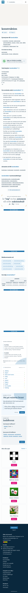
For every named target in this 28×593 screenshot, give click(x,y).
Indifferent (8, 420)
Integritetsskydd (7, 572)
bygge (10, 54)
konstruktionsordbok (7, 184)
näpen (6, 372)
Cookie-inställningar (8, 574)
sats (15, 80)
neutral (20, 436)
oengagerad (18, 434)
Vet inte (17, 204)
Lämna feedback (7, 567)
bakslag (7, 387)
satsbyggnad (12, 46)
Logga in (14, 529)
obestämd (15, 436)
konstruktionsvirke (6, 179)
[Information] (19, 68)
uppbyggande (5, 54)
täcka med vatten (9, 374)
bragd (6, 384)
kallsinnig (6, 436)
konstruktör (23, 170)
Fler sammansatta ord (15, 189)
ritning (17, 42)
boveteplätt (8, 386)
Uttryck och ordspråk (8, 563)
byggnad (11, 41)
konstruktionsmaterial (7, 269)
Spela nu (14, 465)
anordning (5, 41)
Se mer (23, 448)
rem (6, 378)
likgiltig (5, 426)
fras (17, 46)
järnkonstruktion (5, 181)
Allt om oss (5, 585)
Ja (9, 204)
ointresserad (11, 434)
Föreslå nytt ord (7, 565)
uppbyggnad (17, 41)
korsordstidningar (11, 538)
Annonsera (5, 587)
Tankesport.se (18, 536)
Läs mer (22, 412)
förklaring (11, 77)
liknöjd (10, 436)
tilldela (7, 371)
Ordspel (5, 561)
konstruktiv (16, 170)
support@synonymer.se (8, 546)
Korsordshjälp (6, 559)
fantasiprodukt (6, 44)
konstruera (4, 170)
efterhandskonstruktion (18, 182)
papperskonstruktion (7, 182)
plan (21, 42)
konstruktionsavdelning (19, 260)
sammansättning (7, 42)
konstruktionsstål (14, 186)
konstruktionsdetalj (7, 263)
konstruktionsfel (16, 263)
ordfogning (6, 46)
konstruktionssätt (15, 179)
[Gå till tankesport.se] (14, 542)
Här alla (16, 412)
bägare (6, 382)
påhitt (24, 42)
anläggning (15, 54)
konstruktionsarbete (7, 260)
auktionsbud (18, 202)
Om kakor (5, 576)
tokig (6, 376)
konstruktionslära (19, 266)
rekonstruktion (13, 181)
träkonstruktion (5, 186)
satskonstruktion (16, 184)
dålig (18, 77)
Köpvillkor (5, 580)
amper (6, 380)
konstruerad (15, 79)
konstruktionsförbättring (8, 266)
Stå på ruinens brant (13, 397)
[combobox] (15, 2)
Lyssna (5, 32)
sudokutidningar (7, 540)
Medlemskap (6, 578)
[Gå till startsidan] (3, 2)
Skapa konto (14, 527)
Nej (13, 204)
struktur (14, 42)
